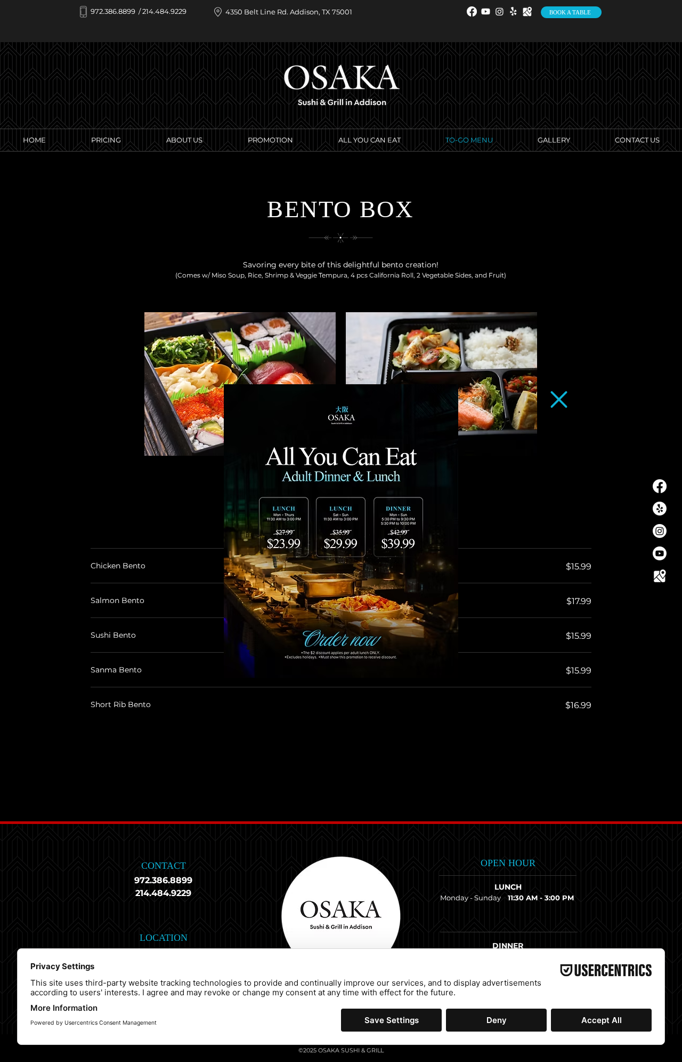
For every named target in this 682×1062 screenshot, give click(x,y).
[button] (559, 399)
